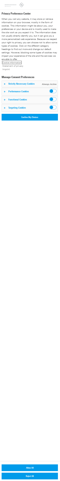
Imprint (6, 69)
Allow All (30, 467)
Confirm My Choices (29, 117)
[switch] (52, 91)
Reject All (30, 476)
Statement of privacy (12, 65)
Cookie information (11, 62)
